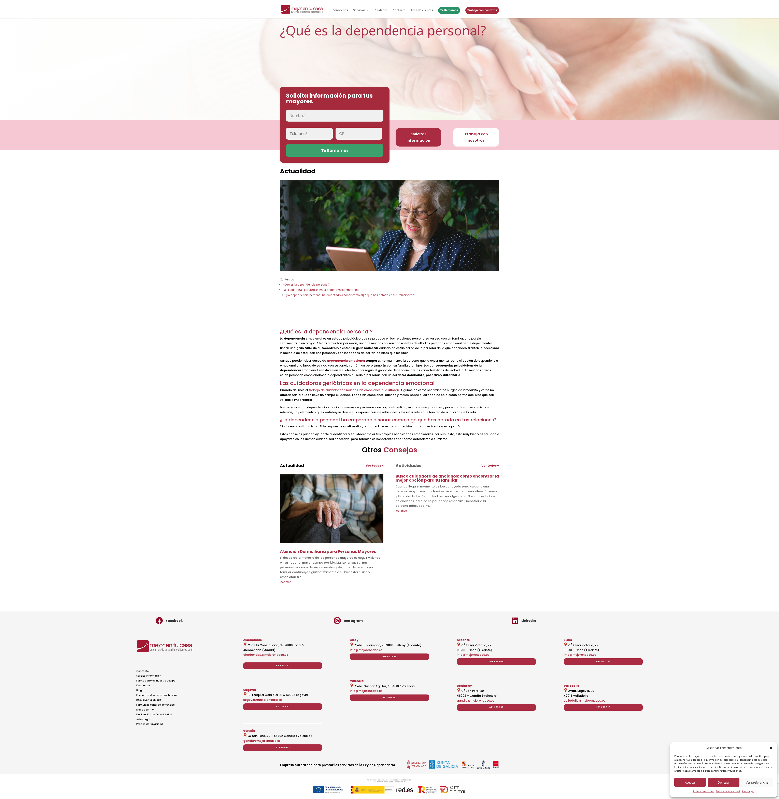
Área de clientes (422, 10)
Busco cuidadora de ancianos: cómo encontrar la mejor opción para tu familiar (447, 478)
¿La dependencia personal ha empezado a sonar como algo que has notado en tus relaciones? (350, 295)
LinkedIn (528, 620)
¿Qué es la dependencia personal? (306, 284)
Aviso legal (748, 791)
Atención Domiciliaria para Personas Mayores (328, 551)
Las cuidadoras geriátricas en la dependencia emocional (321, 290)
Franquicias (143, 685)
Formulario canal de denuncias (155, 704)
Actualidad (297, 171)
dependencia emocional (346, 361)
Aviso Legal (143, 719)
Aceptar (690, 782)
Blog (139, 690)
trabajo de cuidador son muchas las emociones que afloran (354, 390)
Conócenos (340, 10)
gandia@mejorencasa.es (262, 741)
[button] (771, 748)
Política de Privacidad (149, 724)
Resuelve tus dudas (148, 700)
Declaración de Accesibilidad (154, 714)
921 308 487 (282, 706)
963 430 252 (389, 697)
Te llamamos (449, 10)
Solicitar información (418, 137)
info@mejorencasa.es (366, 650)
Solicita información (148, 675)
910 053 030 (282, 665)
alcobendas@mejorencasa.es (265, 655)
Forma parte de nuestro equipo (155, 680)
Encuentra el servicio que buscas (156, 695)
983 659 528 (603, 707)
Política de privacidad (728, 791)
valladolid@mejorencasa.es (584, 701)
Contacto (399, 10)
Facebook (174, 620)
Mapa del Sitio (145, 709)
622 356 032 (283, 747)
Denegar (724, 782)
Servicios (359, 10)
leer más (285, 581)
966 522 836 (389, 656)
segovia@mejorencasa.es (262, 700)
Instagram (353, 620)
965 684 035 (496, 661)
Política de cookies (703, 791)
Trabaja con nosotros (482, 10)
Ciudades (381, 10)
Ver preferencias (757, 782)
